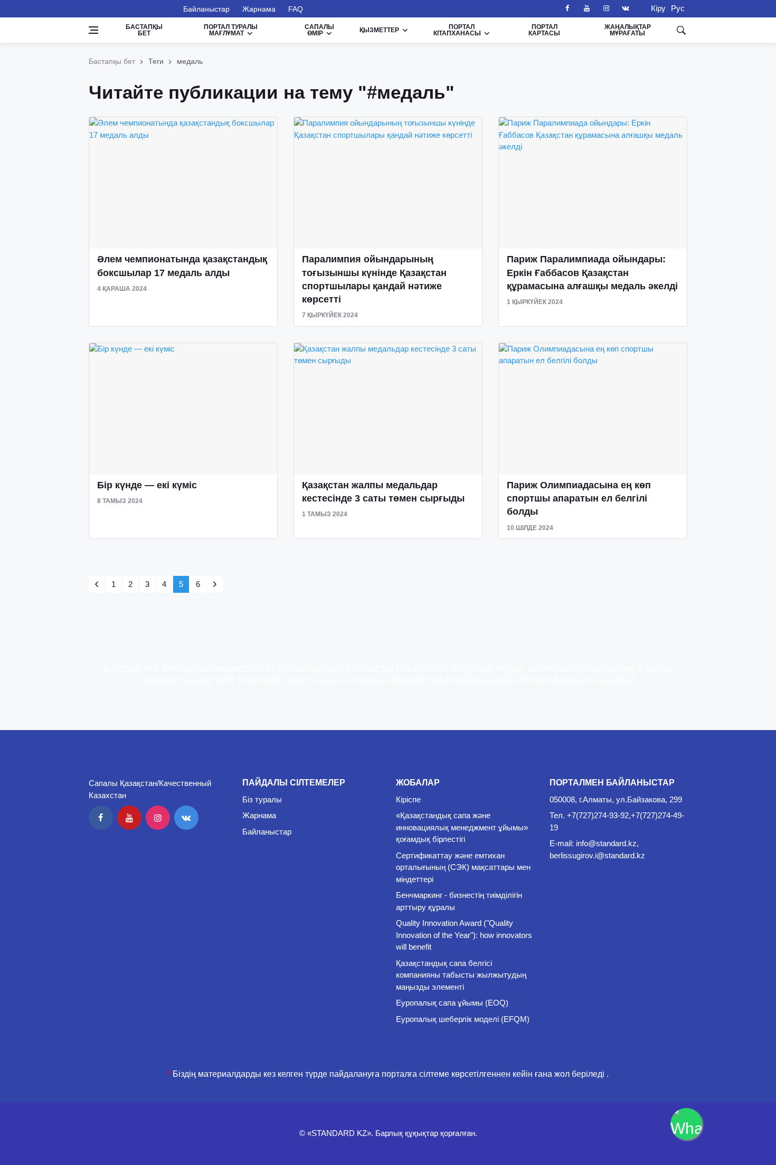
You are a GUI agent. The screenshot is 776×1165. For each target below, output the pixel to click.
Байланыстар (206, 9)
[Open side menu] (93, 30)
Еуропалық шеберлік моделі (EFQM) (462, 1019)
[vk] (625, 8)
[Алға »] (215, 584)
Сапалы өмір (319, 30)
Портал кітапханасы (457, 30)
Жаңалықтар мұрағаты (627, 30)
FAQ (295, 9)
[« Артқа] (97, 584)
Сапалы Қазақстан (130, 8)
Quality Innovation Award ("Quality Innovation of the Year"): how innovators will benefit (464, 934)
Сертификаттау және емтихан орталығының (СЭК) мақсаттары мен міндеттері (463, 867)
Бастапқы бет (144, 30)
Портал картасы (544, 30)
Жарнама (259, 9)
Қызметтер (379, 30)
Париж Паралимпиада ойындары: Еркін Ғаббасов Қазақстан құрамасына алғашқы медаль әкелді (592, 272)
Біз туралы (262, 799)
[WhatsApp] (686, 1124)
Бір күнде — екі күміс (147, 485)
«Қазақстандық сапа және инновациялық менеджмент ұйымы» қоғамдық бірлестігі (462, 827)
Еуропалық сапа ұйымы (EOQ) (452, 1002)
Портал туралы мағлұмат (231, 30)
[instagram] (606, 8)
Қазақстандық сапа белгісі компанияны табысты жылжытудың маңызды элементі (461, 975)
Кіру (655, 8)
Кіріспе (408, 799)
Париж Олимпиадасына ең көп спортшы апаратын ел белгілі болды (579, 498)
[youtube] (586, 8)
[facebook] (567, 8)
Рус (678, 8)
